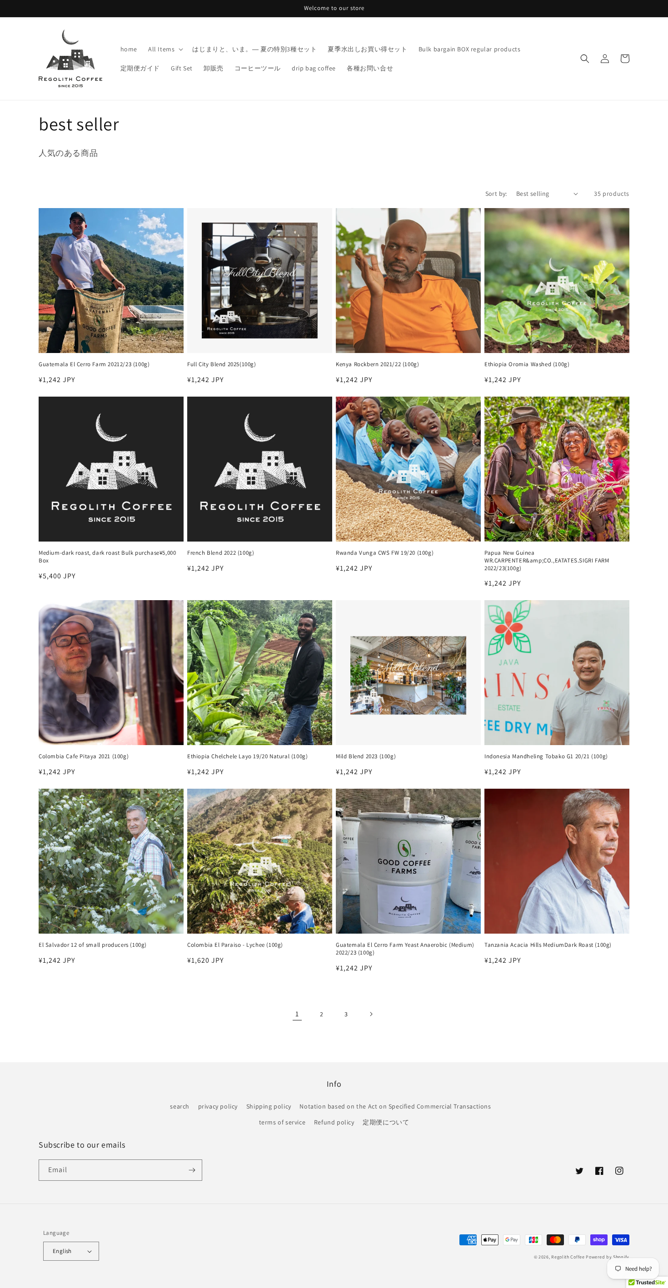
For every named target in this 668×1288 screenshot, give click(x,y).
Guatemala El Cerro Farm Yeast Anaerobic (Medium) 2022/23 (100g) (405, 948)
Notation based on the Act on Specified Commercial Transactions (395, 1106)
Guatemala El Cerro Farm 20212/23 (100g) (94, 364)
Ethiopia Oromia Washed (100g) (526, 364)
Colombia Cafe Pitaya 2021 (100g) (84, 756)
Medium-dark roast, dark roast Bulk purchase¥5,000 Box (107, 556)
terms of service (282, 1122)
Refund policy (334, 1122)
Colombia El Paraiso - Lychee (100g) (235, 945)
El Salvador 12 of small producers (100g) (93, 945)
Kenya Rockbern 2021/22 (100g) (377, 364)
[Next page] (371, 1014)
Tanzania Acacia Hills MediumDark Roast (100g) (548, 945)
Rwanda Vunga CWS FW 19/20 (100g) (385, 553)
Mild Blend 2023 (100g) (366, 756)
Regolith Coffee (568, 1257)
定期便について (386, 1122)
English (62, 1251)
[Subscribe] (192, 1170)
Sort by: (496, 193)
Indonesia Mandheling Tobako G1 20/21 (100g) (546, 756)
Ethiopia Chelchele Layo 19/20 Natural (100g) (247, 756)
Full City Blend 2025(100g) (221, 364)
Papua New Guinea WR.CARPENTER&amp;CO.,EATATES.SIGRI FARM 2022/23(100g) (546, 560)
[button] (165, 49)
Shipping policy (268, 1106)
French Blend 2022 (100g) (220, 553)
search (179, 1106)
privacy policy (218, 1106)
